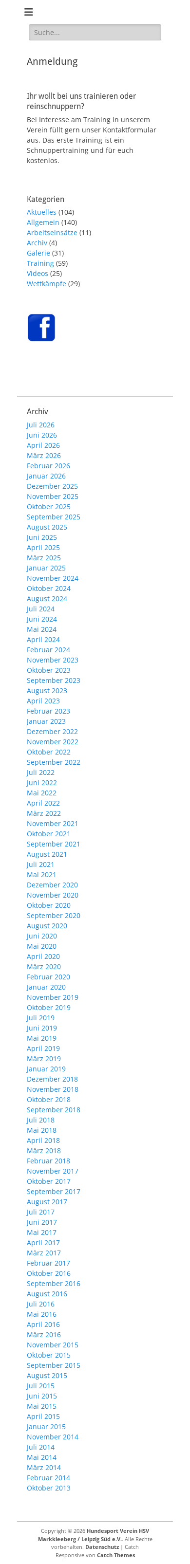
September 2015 (53, 1365)
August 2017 (47, 1201)
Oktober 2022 (49, 751)
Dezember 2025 (52, 486)
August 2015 (47, 1375)
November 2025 (52, 496)
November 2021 (52, 823)
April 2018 (43, 1140)
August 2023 (47, 690)
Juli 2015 (41, 1385)
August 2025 (47, 527)
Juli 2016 (41, 1303)
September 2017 (53, 1191)
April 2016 (43, 1324)
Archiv (37, 242)
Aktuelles (42, 212)
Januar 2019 (46, 1068)
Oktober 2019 (49, 1007)
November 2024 (52, 578)
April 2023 (43, 700)
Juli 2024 (41, 608)
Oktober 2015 (49, 1355)
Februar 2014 (48, 1477)
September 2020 (53, 915)
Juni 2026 (42, 435)
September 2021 (53, 843)
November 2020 (52, 895)
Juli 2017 (41, 1211)
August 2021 (47, 854)
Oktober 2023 (49, 670)
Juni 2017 (42, 1222)
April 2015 (43, 1416)
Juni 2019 (42, 1027)
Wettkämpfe (46, 283)
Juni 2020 (42, 935)
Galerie (38, 253)
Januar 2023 (46, 721)
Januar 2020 (46, 987)
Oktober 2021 (49, 833)
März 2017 (44, 1252)
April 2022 (43, 803)
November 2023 (52, 659)
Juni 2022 (42, 782)
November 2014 (52, 1436)
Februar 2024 (48, 649)
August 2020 (47, 925)
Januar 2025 (46, 567)
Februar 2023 (48, 711)
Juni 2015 (42, 1395)
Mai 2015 (42, 1406)
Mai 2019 (42, 1038)
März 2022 (44, 813)
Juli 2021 (41, 864)
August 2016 (47, 1293)
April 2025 (43, 547)
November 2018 (52, 1089)
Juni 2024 (42, 619)
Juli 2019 (41, 1017)
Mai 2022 (42, 792)
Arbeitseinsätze (52, 232)
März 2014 (44, 1467)
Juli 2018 (41, 1119)
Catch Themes (116, 1555)
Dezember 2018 (52, 1079)
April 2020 (43, 956)
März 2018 (44, 1150)
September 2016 (53, 1283)
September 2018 (53, 1109)
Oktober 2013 (49, 1487)
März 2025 (44, 557)
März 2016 (44, 1334)
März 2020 (44, 966)
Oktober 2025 (49, 506)
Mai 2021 (42, 874)
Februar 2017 (48, 1263)
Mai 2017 (42, 1232)
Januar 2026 (46, 475)
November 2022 (52, 741)
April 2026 (43, 445)
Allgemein (43, 222)
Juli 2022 (41, 772)
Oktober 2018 (49, 1099)
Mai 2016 (42, 1314)
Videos (37, 273)
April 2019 (43, 1048)
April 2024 (43, 639)
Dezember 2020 (52, 884)
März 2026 (44, 455)
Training (40, 263)
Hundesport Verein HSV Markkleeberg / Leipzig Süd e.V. (94, 1535)
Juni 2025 (42, 537)
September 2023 (53, 680)
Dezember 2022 (52, 731)
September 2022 (53, 762)
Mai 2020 (42, 946)
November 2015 (52, 1344)
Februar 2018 (48, 1160)
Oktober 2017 (49, 1181)
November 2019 (52, 997)
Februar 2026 (48, 465)
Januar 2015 (46, 1426)
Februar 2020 (48, 976)
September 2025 (53, 516)
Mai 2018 (42, 1130)
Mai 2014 (42, 1457)
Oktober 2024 (49, 588)
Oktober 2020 (49, 905)
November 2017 (52, 1171)
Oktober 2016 (49, 1273)
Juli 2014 (41, 1447)
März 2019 (44, 1058)
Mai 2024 (42, 629)
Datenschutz (102, 1546)
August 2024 (47, 598)
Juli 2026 (41, 424)
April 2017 (43, 1242)
